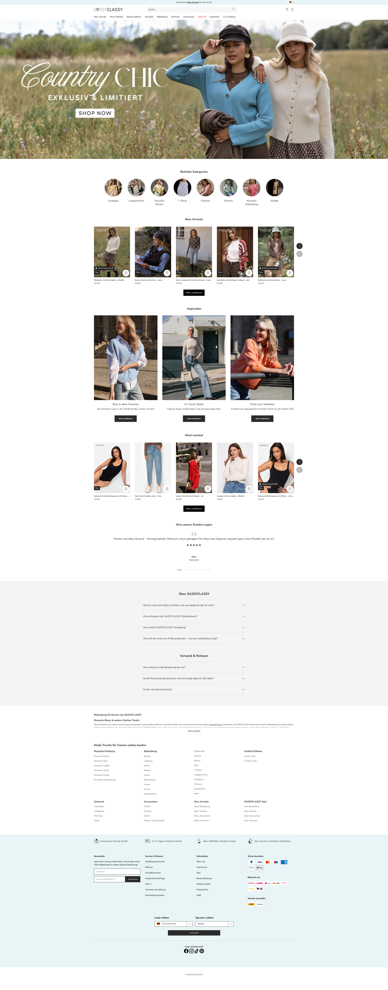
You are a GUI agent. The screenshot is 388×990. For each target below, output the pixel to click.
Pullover (205, 200)
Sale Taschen (250, 811)
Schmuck (175, 16)
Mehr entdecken (194, 292)
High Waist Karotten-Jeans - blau (148, 496)
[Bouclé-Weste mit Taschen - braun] (153, 252)
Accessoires (188, 16)
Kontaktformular (153, 872)
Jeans (196, 793)
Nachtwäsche (150, 793)
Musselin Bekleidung (251, 202)
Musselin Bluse (215, 724)
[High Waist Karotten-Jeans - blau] (153, 468)
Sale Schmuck (250, 820)
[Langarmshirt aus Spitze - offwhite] (235, 468)
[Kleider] (275, 187)
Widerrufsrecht (203, 884)
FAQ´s (148, 884)
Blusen (197, 760)
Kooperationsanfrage (155, 878)
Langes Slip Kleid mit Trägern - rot (189, 496)
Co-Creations (229, 16)
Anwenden (194, 933)
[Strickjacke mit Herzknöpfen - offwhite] (112, 252)
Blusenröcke (150, 779)
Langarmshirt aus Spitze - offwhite (230, 496)
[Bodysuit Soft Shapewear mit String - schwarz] (276, 468)
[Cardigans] (113, 187)
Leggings (148, 760)
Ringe (96, 820)
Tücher (147, 806)
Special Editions (133, 16)
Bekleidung (162, 16)
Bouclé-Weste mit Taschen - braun (148, 280)
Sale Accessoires (252, 815)
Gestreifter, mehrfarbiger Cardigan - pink (233, 280)
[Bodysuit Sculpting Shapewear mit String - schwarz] (112, 468)
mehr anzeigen (194, 730)
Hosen (147, 784)
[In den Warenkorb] (126, 273)
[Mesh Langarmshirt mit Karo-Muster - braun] (194, 252)
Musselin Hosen (101, 770)
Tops (196, 765)
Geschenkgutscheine (154, 895)
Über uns (200, 861)
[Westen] (228, 187)
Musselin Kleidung (104, 751)
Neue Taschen (200, 811)
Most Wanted (116, 16)
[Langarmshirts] (136, 187)
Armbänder (99, 811)
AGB (198, 895)
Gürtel (147, 815)
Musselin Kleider (102, 765)
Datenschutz (202, 889)
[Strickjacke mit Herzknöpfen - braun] (276, 252)
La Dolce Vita (250, 760)
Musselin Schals (101, 775)
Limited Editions (253, 751)
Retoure (149, 867)
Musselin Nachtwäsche (105, 779)
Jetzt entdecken (125, 418)
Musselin (149, 16)
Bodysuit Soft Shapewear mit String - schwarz (276, 496)
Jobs (198, 872)
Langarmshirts (136, 200)
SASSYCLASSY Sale (255, 801)
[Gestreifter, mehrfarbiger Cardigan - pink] (235, 252)
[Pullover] (205, 187)
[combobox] (192, 10)
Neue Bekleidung (202, 806)
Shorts (147, 789)
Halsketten (99, 806)
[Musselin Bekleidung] (251, 187)
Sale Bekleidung (251, 806)
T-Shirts (182, 200)
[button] (292, 9)
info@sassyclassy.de (154, 861)
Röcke (147, 765)
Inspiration (214, 16)
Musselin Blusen (159, 202)
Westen (228, 200)
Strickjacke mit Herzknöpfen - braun (272, 280)
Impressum (201, 867)
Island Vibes (250, 756)
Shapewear (199, 751)
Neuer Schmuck (201, 820)
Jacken (147, 775)
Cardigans (113, 200)
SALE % (202, 16)
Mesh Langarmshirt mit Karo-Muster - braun (193, 280)
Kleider (275, 200)
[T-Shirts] (182, 187)
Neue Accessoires (202, 815)
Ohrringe (98, 815)
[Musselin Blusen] (159, 187)
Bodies (147, 756)
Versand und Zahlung (155, 889)
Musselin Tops (101, 760)
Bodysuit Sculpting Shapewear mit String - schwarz (112, 496)
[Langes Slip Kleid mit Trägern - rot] (194, 468)
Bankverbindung (204, 878)
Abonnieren (133, 879)
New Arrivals (100, 16)
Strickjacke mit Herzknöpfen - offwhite (109, 280)
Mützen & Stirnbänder (154, 820)
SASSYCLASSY (196, 974)
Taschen (148, 811)
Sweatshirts (199, 788)
